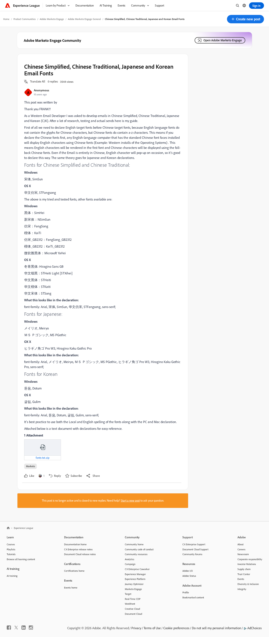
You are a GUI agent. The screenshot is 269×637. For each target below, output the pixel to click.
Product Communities (24, 19)
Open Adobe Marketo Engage (222, 40)
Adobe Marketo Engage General (84, 19)
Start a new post (130, 500)
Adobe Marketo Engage (52, 19)
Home (6, 19)
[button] (245, 19)
